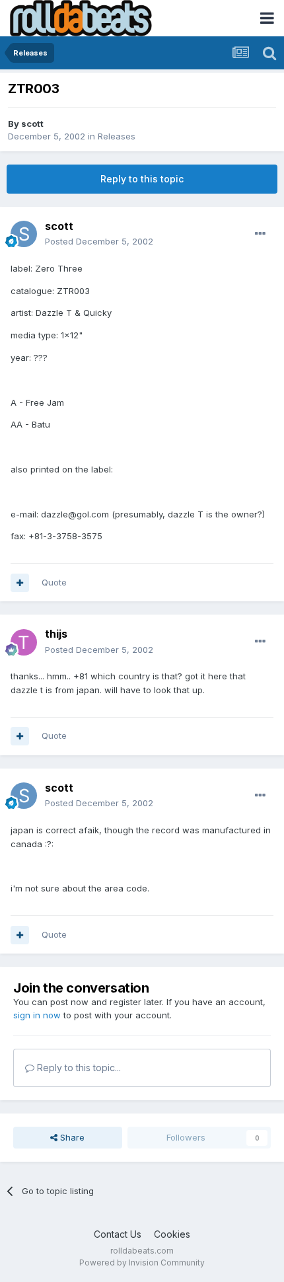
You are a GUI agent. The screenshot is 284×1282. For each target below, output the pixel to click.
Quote (54, 582)
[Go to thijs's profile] (24, 642)
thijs (56, 633)
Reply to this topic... (77, 1067)
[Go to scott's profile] (24, 234)
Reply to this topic (142, 178)
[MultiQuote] (20, 583)
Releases (116, 136)
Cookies (172, 1234)
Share (71, 1137)
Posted (99, 241)
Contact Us (117, 1234)
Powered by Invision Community (142, 1262)
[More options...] (260, 234)
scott (32, 123)
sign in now (37, 1015)
